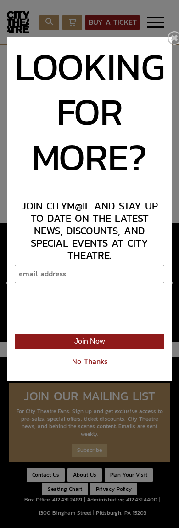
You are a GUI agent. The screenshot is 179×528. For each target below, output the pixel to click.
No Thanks (89, 361)
